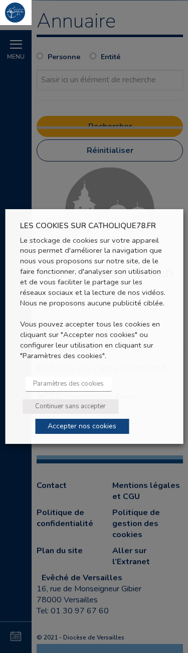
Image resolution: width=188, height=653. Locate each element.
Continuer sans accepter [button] (70, 406)
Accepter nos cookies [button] (82, 426)
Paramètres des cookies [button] (68, 383)
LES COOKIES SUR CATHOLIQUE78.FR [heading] (88, 226)
